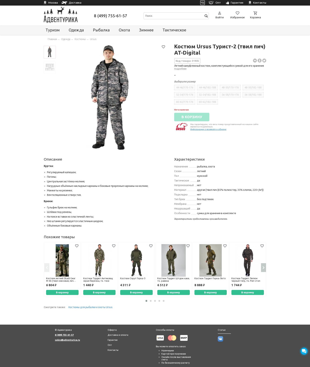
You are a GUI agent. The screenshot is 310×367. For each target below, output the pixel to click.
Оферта (112, 330)
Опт (110, 345)
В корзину (62, 292)
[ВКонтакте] (255, 61)
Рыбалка (101, 30)
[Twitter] (264, 61)
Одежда (76, 30)
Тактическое (174, 30)
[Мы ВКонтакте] (220, 341)
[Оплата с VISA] (160, 341)
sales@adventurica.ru (67, 340)
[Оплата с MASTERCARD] (172, 341)
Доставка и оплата (118, 335)
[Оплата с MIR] (184, 341)
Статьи (222, 330)
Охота (124, 30)
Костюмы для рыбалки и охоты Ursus (90, 307)
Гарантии (113, 340)
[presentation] (46, 267)
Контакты (113, 350)
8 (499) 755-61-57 (110, 15)
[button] (146, 301)
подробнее (180, 68)
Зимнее (146, 30)
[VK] (203, 3)
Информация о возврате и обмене (208, 129)
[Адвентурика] (68, 16)
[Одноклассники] (260, 61)
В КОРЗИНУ (191, 117)
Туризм (53, 30)
